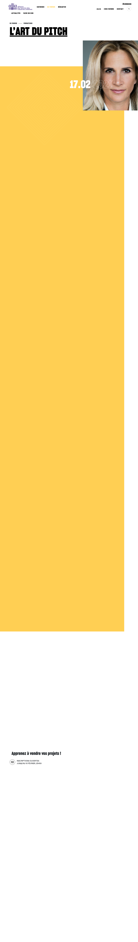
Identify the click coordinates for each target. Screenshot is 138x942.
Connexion (127, 4)
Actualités (15, 13)
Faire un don (28, 13)
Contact (120, 9)
